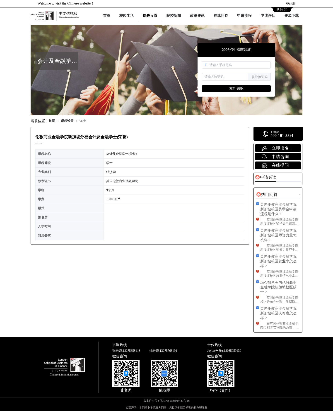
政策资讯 (197, 15)
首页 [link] (52, 121)
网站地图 (291, 3)
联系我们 (282, 9)
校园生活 (126, 15)
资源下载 (291, 15)
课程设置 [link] (67, 121)
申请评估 (268, 15)
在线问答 (221, 15)
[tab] (265, 177)
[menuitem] (107, 15)
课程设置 (150, 15)
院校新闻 (173, 15)
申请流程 (244, 15)
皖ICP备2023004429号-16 (175, 400)
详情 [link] (83, 121)
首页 (106, 15)
